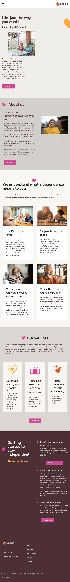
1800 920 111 (8, 553)
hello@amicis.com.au (11, 557)
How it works (31, 554)
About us (30, 550)
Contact (30, 562)
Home (29, 546)
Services (30, 558)
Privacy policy (5, 578)
